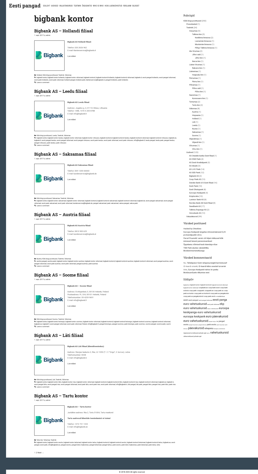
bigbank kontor (42, 77)
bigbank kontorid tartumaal (136, 442)
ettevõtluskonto (214, 308)
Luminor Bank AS (196, 199)
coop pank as (219, 291)
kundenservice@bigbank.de (83, 203)
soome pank (161, 324)
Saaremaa (193, 95)
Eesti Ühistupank (196, 189)
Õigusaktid (87, 6)
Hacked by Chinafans (192, 228)
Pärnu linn (196, 81)
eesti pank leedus (97, 140)
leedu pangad (150, 140)
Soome (55, 319)
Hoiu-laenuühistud (113, 6)
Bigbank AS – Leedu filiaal (60, 91)
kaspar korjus (212, 321)
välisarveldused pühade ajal (192, 336)
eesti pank (43, 445)
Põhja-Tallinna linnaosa (204, 48)
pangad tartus (107, 445)
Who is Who (98, 6)
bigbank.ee (172, 138)
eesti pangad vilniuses (82, 140)
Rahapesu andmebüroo (219, 328)
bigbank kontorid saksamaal (107, 201)
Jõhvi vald (196, 54)
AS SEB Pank (194, 172)
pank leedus (51, 143)
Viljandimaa (194, 139)
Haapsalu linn (197, 75)
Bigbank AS (194, 176)
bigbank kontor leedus (55, 138)
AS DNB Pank (195, 159)
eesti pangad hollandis (150, 77)
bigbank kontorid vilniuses (159, 138)
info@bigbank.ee (54, 445)
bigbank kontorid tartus (154, 442)
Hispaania (196, 115)
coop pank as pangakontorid (193, 296)
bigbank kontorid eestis (118, 442)
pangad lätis (147, 384)
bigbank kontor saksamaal (57, 201)
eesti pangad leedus (49, 140)
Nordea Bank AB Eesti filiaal (201, 203)
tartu (158, 445)
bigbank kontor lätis (54, 382)
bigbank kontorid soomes (142, 322)
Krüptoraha (194, 196)
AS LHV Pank (194, 169)
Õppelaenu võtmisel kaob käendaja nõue (200, 244)
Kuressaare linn (198, 98)
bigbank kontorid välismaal (124, 77)
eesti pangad (193, 300)
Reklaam (127, 6)
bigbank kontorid (89, 77)
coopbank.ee (203, 288)
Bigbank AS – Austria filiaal (62, 214)
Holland (39, 75)
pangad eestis (66, 445)
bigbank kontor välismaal (74, 77)
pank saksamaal (113, 203)
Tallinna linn (197, 34)
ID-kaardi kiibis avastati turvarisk (212, 266)
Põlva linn (199, 91)
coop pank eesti (209, 296)
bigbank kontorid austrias (124, 261)
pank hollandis (123, 80)
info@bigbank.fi (93, 324)
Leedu (54, 135)
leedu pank (159, 140)
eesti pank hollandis (41, 80)
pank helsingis (129, 324)
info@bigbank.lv (121, 384)
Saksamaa (56, 198)
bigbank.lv (170, 382)
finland (84, 324)
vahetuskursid (219, 332)
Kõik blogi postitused (50, 75)
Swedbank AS (195, 206)
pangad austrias (82, 264)
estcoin (209, 308)
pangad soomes (118, 324)
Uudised (54, 6)
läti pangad (132, 384)
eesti (185, 300)
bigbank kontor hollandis (56, 77)
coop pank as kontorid (202, 293)
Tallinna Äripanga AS (197, 210)
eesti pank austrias (54, 264)
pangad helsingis (105, 324)
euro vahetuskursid (195, 321)
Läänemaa (193, 71)
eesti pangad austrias (161, 261)
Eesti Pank (193, 186)
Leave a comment (43, 82)
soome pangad (151, 324)
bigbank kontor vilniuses (90, 138)
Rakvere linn (197, 68)
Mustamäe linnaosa (203, 44)
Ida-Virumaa (194, 51)
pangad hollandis (111, 80)
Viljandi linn (196, 142)
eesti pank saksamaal (49, 203)
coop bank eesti (214, 288)
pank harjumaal (220, 324)
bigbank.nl (138, 77)
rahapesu (208, 328)
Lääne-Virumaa (195, 64)
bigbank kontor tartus (89, 442)
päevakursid (196, 328)
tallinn (208, 333)
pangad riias (156, 384)
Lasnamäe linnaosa (203, 41)
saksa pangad (124, 203)
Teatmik (77, 6)
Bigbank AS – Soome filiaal (61, 275)
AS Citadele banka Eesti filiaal (201, 156)
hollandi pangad (69, 80)
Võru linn (195, 149)
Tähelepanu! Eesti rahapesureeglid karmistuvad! (207, 263)
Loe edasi (71, 56)
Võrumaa (193, 145)
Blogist (135, 6)
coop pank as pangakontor (219, 293)
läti (217, 321)
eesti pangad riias (54, 384)
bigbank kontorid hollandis (105, 77)
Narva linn (196, 61)
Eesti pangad (25, 5)
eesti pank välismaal (56, 80)
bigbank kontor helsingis (56, 322)
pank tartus (152, 445)
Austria (39, 259)
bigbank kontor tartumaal (72, 442)
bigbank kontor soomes (74, 322)
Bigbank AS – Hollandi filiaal (63, 31)
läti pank (139, 384)
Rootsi (195, 129)
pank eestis (116, 445)
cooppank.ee (209, 291)
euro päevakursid (217, 316)
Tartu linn (40, 440)
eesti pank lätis (83, 384)
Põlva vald (196, 88)
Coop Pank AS (195, 179)
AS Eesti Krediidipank (198, 162)
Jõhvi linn (199, 58)
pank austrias (93, 264)
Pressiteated (191, 24)
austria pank (52, 261)
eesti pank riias (94, 384)
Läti (53, 380)
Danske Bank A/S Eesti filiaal (201, 183)
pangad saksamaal (99, 203)
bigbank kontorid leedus (120, 138)
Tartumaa (47, 440)
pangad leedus (169, 140)
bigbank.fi (46, 324)
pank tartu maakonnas (129, 445)
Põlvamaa (193, 85)
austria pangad (42, 261)
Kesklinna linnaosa (202, 37)
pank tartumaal (142, 445)
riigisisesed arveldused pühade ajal (194, 333)
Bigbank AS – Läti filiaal (58, 335)
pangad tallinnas (202, 324)
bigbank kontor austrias (76, 261)
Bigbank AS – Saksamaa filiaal (65, 154)
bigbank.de (141, 201)
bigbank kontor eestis (55, 442)
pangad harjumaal (193, 324)
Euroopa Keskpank (197, 193)
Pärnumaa (193, 78)
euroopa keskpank (194, 316)
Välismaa (68, 75)
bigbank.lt (37, 140)
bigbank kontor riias (69, 382)
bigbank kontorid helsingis (123, 322)
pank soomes (140, 324)
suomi (168, 324)
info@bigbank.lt (139, 140)
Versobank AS (195, 213)
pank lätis (164, 384)
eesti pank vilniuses (126, 140)
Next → (40, 452)
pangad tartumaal (95, 445)
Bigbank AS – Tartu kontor (61, 395)
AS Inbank (193, 166)
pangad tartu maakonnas (80, 445)
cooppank (200, 291)
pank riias (172, 384)
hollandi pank (80, 80)
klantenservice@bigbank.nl (95, 80)
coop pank (193, 291)
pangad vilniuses (40, 143)
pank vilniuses (61, 143)
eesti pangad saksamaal (154, 201)
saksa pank (134, 203)
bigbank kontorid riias (130, 382)
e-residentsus (220, 296)
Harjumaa (193, 31)
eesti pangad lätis (40, 384)
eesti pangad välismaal (167, 77)
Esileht (46, 6)
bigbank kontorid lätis (114, 382)
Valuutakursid (66, 6)
